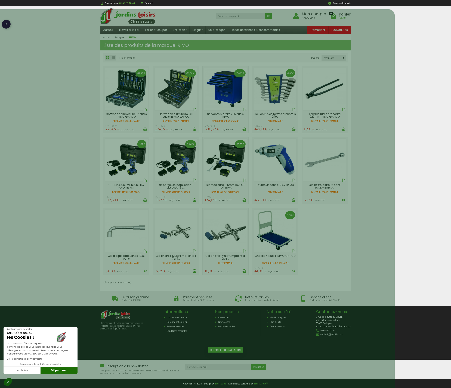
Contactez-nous (277, 326)
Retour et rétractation (225, 349)
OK (268, 15)
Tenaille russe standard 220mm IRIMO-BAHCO (325, 115)
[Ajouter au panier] (145, 129)
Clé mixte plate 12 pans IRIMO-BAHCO (325, 186)
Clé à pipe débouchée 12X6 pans (126, 257)
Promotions (318, 30)
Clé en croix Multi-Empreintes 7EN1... (176, 257)
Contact (149, 3)
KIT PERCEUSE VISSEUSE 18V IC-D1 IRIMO (126, 186)
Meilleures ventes (226, 326)
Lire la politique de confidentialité (24, 358)
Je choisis (22, 370)
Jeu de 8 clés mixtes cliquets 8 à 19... (275, 115)
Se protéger (216, 30)
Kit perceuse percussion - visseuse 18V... (176, 186)
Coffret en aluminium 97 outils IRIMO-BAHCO (126, 115)
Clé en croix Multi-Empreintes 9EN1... (225, 257)
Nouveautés (339, 30)
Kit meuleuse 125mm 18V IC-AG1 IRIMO (225, 186)
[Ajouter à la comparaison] (145, 109)
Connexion (308, 18)
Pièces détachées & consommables (255, 30)
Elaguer (197, 30)
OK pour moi (59, 370)
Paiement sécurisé (175, 326)
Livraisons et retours (177, 317)
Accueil (108, 30)
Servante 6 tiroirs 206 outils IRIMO (225, 115)
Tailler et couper (156, 30)
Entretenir (180, 30)
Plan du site (275, 321)
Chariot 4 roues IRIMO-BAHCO (275, 256)
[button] (8, 382)
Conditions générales (177, 330)
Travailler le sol (129, 30)
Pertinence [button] (329, 57)
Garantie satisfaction (177, 321)
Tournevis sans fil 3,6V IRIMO (275, 185)
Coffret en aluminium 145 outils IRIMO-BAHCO (176, 115)
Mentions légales (278, 317)
